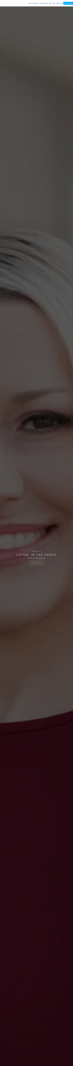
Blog (54, 3)
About (50, 3)
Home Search (35, 3)
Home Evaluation (44, 3)
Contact (58, 3)
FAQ (62, 3)
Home (30, 3)
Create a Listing (68, 3)
